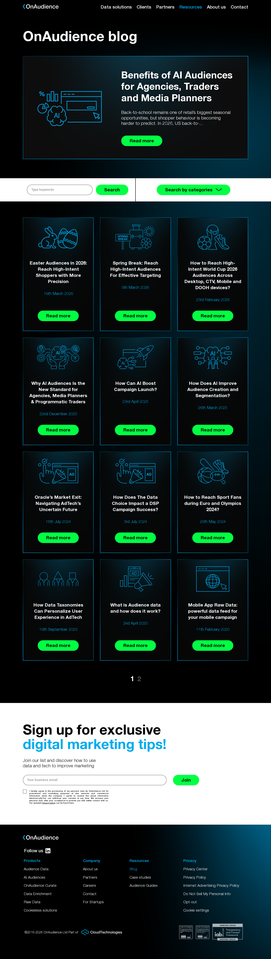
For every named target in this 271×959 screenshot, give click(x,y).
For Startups (93, 902)
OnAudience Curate (40, 885)
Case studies (140, 877)
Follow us (33, 850)
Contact (239, 7)
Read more (58, 315)
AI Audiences (34, 877)
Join (186, 780)
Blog (133, 869)
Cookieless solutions (40, 910)
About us (216, 7)
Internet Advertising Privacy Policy (211, 885)
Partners (165, 7)
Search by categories (188, 189)
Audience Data (36, 869)
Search (112, 189)
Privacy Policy (194, 877)
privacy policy (48, 803)
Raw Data (32, 902)
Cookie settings (196, 910)
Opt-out (190, 902)
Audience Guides (144, 885)
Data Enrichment (38, 894)
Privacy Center (195, 869)
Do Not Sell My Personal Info (207, 894)
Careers (89, 885)
